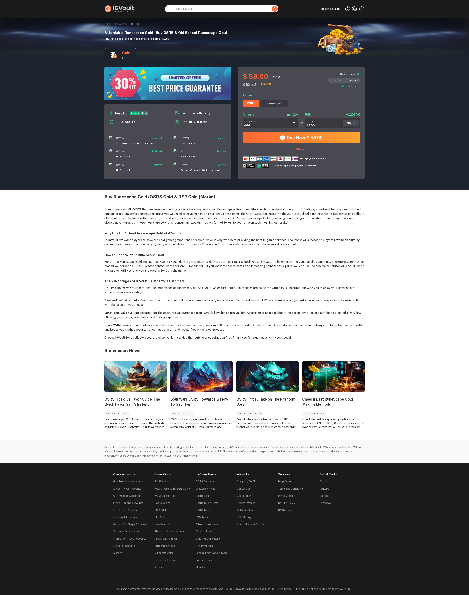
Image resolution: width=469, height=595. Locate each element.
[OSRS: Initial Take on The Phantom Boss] (267, 376)
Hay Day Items (204, 545)
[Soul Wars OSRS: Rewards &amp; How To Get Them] (201, 376)
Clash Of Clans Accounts (128, 503)
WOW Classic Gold (165, 495)
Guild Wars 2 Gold (164, 545)
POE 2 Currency (205, 481)
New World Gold (163, 524)
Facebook (325, 503)
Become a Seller (330, 8)
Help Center (285, 481)
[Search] (275, 9)
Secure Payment (246, 503)
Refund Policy (286, 503)
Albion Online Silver (165, 538)
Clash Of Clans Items (208, 538)
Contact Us (243, 488)
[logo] (119, 9)
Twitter (323, 481)
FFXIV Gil (160, 517)
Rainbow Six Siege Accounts (130, 524)
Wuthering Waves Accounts (129, 538)
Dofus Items (203, 495)
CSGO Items (203, 510)
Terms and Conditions (291, 488)
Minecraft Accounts (125, 517)
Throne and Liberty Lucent (170, 531)
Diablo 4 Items (204, 531)
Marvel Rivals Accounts (127, 488)
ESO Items (202, 517)
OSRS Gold (160, 510)
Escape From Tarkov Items (211, 552)
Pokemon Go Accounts (126, 531)
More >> (118, 552)
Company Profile (246, 481)
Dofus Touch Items (207, 503)
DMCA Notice (286, 510)
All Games (121, 23)
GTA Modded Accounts (127, 495)
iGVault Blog (244, 517)
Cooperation (244, 495)
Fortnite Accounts (124, 545)
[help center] (361, 9)
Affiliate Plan (245, 510)
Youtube (324, 488)
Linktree (324, 495)
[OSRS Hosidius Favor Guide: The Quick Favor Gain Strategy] (135, 376)
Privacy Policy (286, 495)
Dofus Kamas (162, 503)
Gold (126, 53)
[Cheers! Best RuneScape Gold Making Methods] (333, 376)
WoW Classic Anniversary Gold (172, 488)
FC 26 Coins (161, 481)
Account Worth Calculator (252, 524)
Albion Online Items (207, 524)
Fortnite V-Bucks (164, 560)
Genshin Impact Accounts (128, 481)
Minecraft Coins (163, 552)
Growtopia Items (205, 488)
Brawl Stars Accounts (126, 510)
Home (107, 23)
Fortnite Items (204, 560)
